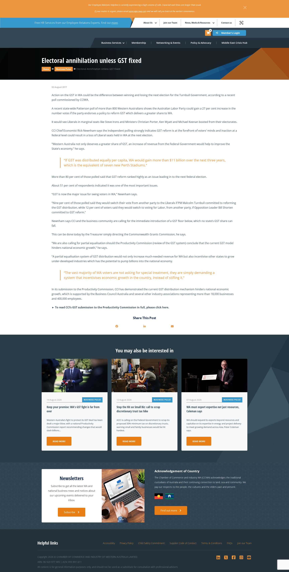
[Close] (245, 8)
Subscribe (69, 512)
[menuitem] (139, 43)
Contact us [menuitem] (226, 23)
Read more (59, 441)
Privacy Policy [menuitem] (126, 543)
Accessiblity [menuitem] (109, 543)
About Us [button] (148, 23)
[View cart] (208, 32)
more (114, 23)
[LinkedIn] (144, 326)
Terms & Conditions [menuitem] (211, 543)
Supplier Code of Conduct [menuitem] (183, 543)
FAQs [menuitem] (229, 543)
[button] (111, 43)
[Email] (172, 326)
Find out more (169, 510)
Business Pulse (63, 69)
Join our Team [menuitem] (170, 23)
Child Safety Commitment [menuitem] (151, 543)
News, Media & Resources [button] (197, 23)
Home (46, 69)
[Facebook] (117, 326)
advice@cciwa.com (137, 11)
